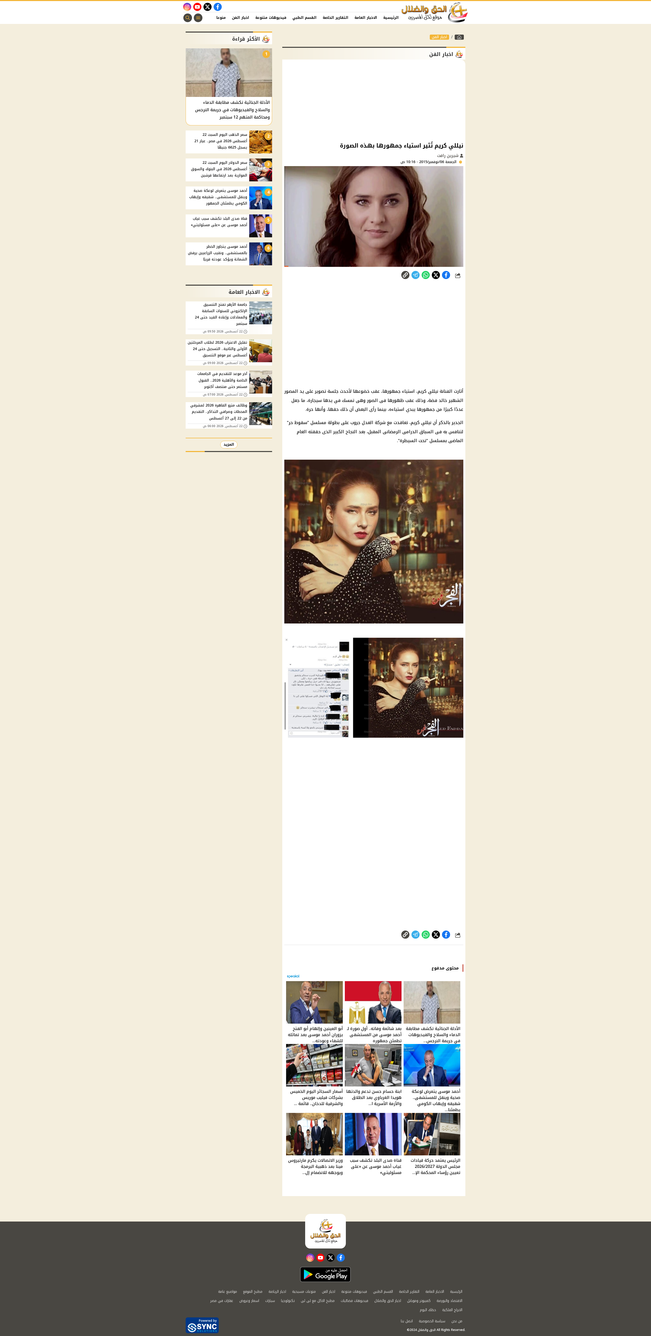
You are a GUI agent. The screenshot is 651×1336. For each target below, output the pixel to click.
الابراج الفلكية (452, 1309)
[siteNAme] (435, 12)
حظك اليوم (428, 1309)
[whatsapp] (405, 275)
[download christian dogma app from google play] (325, 1274)
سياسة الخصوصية (432, 1321)
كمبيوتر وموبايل (419, 1300)
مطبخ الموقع (252, 1291)
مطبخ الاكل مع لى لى (318, 1300)
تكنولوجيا (288, 1300)
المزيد (229, 444)
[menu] (198, 17)
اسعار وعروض (249, 1300)
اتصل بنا (407, 1321)
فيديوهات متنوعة (270, 17)
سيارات (270, 1300)
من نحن (456, 1321)
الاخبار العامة (365, 17)
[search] (187, 17)
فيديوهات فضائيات (354, 1300)
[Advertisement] (373, 100)
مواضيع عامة (227, 1291)
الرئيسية (391, 17)
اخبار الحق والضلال (387, 1300)
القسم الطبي (304, 17)
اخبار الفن (240, 17)
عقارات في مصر (221, 1300)
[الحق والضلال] (459, 37)
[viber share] (415, 275)
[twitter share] (436, 275)
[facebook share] (446, 275)
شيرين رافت (448, 155)
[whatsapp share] (426, 275)
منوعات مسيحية (304, 1291)
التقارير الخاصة (335, 17)
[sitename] (325, 1231)
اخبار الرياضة (277, 1291)
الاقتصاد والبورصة (449, 1300)
